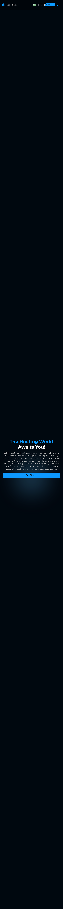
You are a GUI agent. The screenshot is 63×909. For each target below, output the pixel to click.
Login (41, 5)
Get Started (50, 5)
